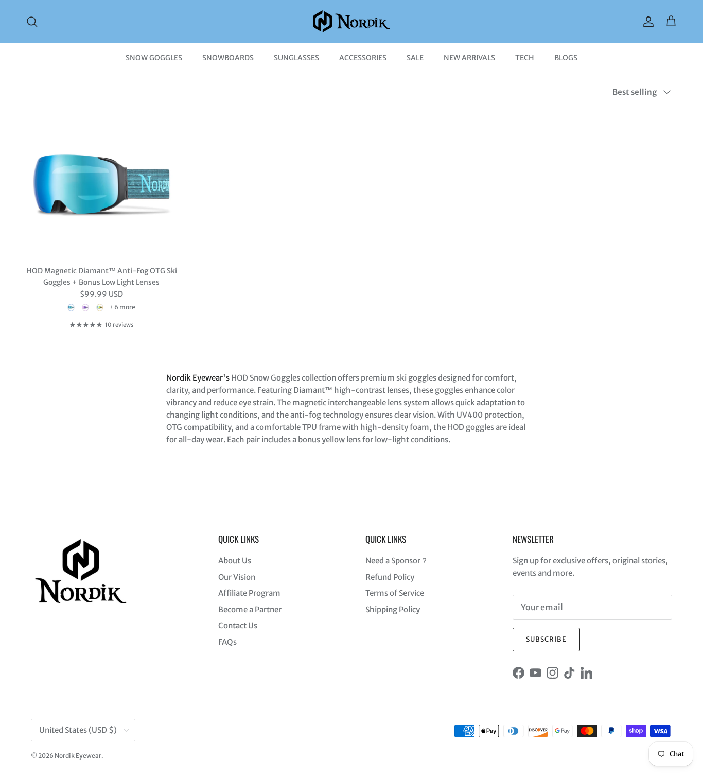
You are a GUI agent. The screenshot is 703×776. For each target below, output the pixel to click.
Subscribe (546, 639)
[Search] (32, 21)
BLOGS (565, 57)
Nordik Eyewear (78, 756)
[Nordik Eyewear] (351, 21)
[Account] (646, 21)
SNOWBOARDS (228, 57)
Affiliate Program (249, 593)
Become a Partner (250, 609)
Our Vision (236, 577)
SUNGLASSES (296, 57)
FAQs (227, 642)
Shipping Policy (392, 609)
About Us (234, 560)
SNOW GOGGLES (154, 57)
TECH (524, 57)
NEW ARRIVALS (469, 57)
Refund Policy (389, 577)
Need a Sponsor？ (396, 560)
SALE (415, 57)
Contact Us (237, 625)
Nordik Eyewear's (198, 378)
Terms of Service (394, 593)
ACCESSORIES (362, 57)
